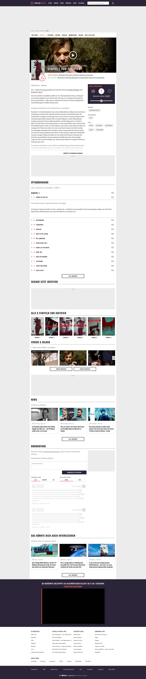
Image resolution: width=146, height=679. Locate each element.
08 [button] (34, 247)
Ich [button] (53, 480)
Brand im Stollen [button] (42, 197)
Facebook (33, 661)
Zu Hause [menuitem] (81, 3)
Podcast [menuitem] (68, 3)
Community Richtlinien (37, 652)
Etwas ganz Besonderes (59, 643)
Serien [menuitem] (56, 3)
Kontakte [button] (44, 480)
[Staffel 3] (65, 326)
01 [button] (34, 197)
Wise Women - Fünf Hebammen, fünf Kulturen (62, 640)
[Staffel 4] (80, 326)
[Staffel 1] (37, 326)
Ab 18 (90, 118)
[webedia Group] (73, 676)
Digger (97, 640)
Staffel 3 (66, 337)
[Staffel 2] (51, 326)
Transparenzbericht (68, 669)
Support (33, 643)
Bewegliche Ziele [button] (41, 243)
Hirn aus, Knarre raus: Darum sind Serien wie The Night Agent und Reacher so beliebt (72, 429)
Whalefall (97, 652)
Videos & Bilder (40, 342)
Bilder (81, 35)
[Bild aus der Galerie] (73, 358)
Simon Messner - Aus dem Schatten (62, 634)
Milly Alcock (77, 634)
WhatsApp (78, 661)
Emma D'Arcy (77, 643)
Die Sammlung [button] (40, 238)
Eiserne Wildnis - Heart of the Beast (105, 649)
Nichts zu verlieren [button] (42, 247)
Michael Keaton (78, 646)
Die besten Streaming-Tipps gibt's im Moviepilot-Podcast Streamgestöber (80, 78)
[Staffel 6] (108, 326)
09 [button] (34, 252)
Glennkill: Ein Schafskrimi (59, 649)
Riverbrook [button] (40, 220)
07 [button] (34, 243)
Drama (91, 125)
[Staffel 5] (94, 326)
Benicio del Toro (78, 652)
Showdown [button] (39, 225)
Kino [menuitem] (74, 3)
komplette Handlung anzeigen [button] (73, 153)
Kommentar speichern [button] (74, 472)
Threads (69, 661)
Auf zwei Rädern (57, 637)
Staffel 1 (43, 35)
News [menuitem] (62, 3)
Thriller (91, 130)
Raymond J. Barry (36, 92)
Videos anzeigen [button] (61, 369)
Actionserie (99, 125)
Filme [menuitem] (50, 3)
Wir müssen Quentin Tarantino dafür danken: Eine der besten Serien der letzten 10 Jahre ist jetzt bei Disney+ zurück (101, 429)
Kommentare (73, 35)
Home (32, 31)
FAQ (32, 640)
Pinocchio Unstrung (73, 586)
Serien (37, 31)
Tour (32, 649)
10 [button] (34, 257)
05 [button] (34, 234)
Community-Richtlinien (51, 452)
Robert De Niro (78, 640)
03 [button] (34, 225)
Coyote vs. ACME (99, 646)
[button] (32, 197)
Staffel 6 (108, 337)
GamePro (100, 669)
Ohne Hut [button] (39, 252)
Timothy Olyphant (73, 90)
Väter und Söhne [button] (41, 266)
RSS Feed (87, 661)
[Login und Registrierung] (113, 3)
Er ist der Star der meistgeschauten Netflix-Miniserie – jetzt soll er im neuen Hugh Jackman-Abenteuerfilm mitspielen (101, 565)
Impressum (34, 669)
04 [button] (34, 229)
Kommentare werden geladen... (42, 458)
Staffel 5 (94, 337)
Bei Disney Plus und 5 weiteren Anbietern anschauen (76, 75)
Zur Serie (34, 35)
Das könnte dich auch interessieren (53, 535)
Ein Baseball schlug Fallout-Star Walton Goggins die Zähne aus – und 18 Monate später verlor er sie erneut (43, 429)
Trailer (64, 35)
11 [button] (34, 261)
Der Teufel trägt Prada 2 (59, 652)
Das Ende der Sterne (101, 634)
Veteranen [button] (39, 261)
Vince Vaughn (77, 649)
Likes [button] (80, 480)
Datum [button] (66, 480)
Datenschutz (54, 669)
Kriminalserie (99, 130)
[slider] (101, 101)
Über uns (33, 634)
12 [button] (34, 266)
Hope (96, 637)
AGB (44, 669)
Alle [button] (35, 480)
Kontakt (33, 646)
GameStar (90, 669)
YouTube (42, 661)
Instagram (52, 661)
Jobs (81, 669)
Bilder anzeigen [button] (85, 369)
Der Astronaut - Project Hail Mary (61, 646)
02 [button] (34, 220)
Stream (57, 35)
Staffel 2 (51, 337)
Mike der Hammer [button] (41, 257)
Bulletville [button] (40, 270)
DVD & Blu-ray (90, 35)
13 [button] (34, 270)
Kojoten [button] (38, 229)
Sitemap (33, 637)
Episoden (50, 35)
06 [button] (34, 238)
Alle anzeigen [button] (73, 276)
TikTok (61, 661)
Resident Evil (98, 643)
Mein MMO (112, 669)
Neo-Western (108, 125)
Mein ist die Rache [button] (42, 234)
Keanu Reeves (78, 637)
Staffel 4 (80, 337)
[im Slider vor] (114, 358)
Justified (42, 31)
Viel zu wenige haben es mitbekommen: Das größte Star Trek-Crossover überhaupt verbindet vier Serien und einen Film (73, 565)
